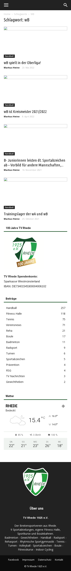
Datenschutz (44, 559)
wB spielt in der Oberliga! (22, 62)
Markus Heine (12, 67)
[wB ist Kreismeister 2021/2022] (35, 91)
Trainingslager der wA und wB (26, 213)
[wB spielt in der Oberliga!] (35, 42)
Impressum (28, 559)
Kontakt (59, 559)
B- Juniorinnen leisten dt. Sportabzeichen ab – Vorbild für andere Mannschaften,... (34, 162)
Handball (9, 56)
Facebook (13, 559)
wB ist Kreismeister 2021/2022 (25, 111)
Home (7, 14)
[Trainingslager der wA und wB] (35, 193)
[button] (65, 5)
